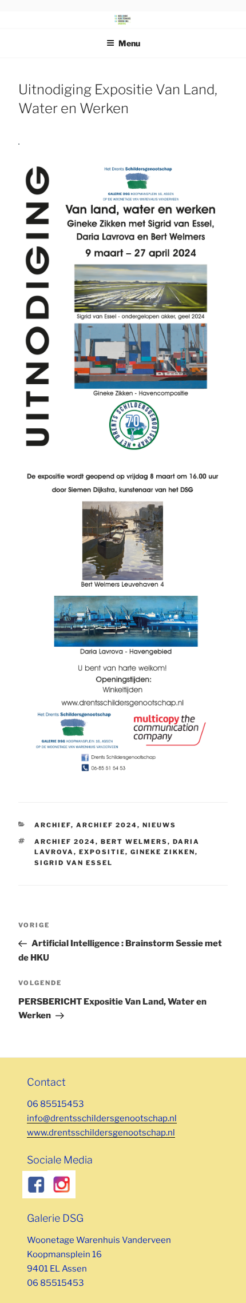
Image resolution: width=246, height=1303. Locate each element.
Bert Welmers (134, 842)
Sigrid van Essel (73, 863)
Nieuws (159, 825)
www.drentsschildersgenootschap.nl (101, 1132)
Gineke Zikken (162, 852)
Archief (52, 825)
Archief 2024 (106, 825)
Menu (129, 43)
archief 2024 (65, 842)
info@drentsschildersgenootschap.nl (102, 1118)
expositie (102, 852)
